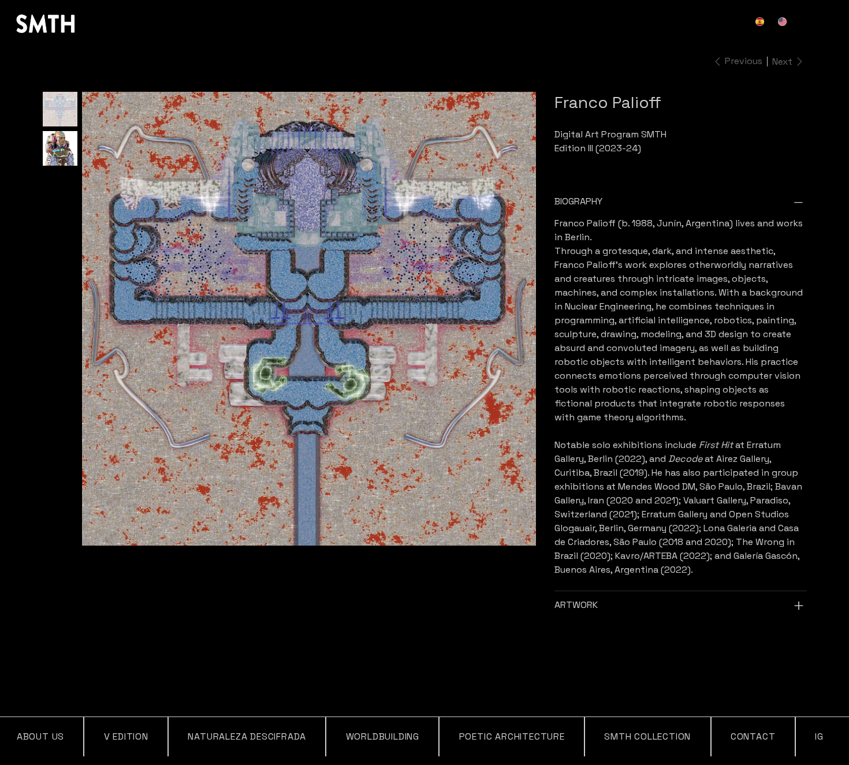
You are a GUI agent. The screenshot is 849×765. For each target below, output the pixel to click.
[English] (783, 21)
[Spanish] (762, 21)
